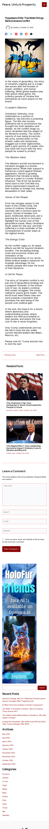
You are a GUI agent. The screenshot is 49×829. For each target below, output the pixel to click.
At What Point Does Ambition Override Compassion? (22, 705)
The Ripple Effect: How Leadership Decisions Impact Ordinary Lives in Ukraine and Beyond (23, 448)
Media (4, 789)
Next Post (41, 355)
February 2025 (7, 745)
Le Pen (5, 781)
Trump (4, 808)
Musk (4, 793)
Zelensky (5, 815)
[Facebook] (6, 34)
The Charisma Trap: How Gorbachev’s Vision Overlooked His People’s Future (23, 405)
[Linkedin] (21, 34)
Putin (21, 410)
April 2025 (6, 738)
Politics (15, 410)
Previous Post (9, 355)
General (5, 778)
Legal (4, 785)
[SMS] (31, 34)
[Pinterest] (16, 34)
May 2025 (6, 734)
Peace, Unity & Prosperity (19, 4)
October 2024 (7, 760)
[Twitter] (11, 34)
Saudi (4, 804)
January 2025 (7, 749)
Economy (9, 410)
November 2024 (8, 757)
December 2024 (8, 753)
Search (42, 688)
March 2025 (6, 742)
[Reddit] (26, 34)
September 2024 (8, 764)
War (13, 453)
